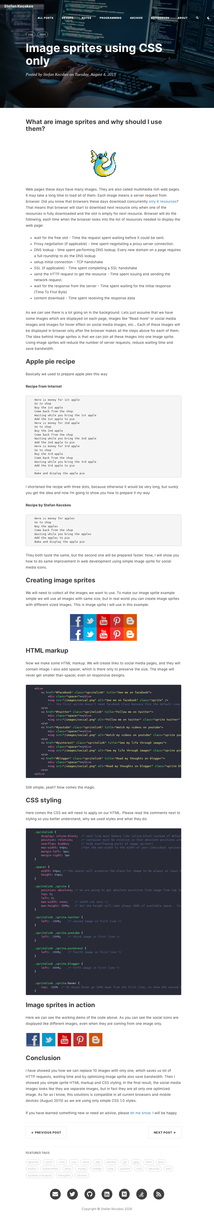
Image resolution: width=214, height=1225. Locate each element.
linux (68, 1168)
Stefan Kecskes (18, 6)
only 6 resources (163, 201)
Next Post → (165, 1132)
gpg (136, 1162)
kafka (32, 1168)
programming (111, 17)
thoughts (64, 1175)
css (30, 34)
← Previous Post (46, 1132)
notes (86, 17)
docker (111, 1162)
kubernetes (50, 1168)
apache (33, 1162)
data (86, 1162)
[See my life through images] (80, 1039)
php (111, 1168)
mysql (82, 1168)
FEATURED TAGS (38, 1152)
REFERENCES (160, 17)
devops (67, 17)
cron (62, 1162)
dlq (98, 1162)
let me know (140, 1113)
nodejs (97, 1168)
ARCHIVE (136, 17)
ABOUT (183, 17)
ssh (168, 1168)
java (161, 1162)
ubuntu (82, 1175)
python (125, 1168)
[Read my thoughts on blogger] (95, 1039)
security (154, 1168)
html (43, 34)
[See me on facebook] (33, 1039)
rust (139, 1168)
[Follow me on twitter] (48, 1039)
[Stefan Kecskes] (159, 1193)
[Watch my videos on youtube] (64, 1039)
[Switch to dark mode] (208, 18)
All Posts (46, 17)
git (125, 1162)
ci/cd (48, 1162)
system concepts (40, 1175)
